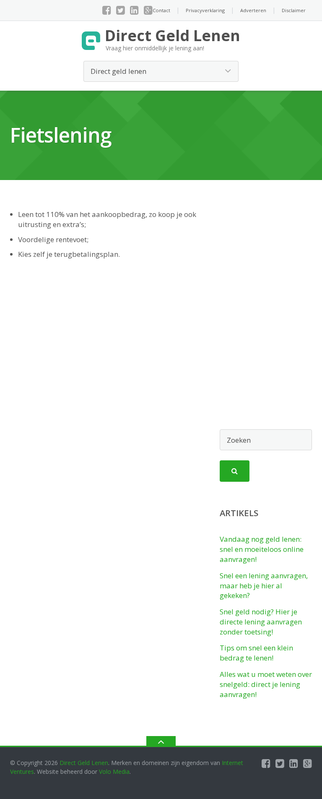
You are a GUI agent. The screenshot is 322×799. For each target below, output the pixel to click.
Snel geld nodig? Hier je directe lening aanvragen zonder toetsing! (261, 622)
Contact (161, 10)
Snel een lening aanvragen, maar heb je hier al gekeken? (264, 586)
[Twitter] (120, 10)
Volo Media (114, 772)
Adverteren (253, 10)
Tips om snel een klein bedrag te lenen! (256, 653)
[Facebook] (106, 10)
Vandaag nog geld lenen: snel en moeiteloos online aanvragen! (262, 549)
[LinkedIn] (134, 10)
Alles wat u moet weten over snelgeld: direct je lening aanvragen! (266, 684)
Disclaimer (294, 10)
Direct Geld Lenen (84, 763)
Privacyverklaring (205, 10)
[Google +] (148, 10)
